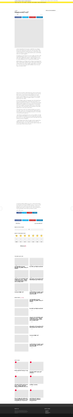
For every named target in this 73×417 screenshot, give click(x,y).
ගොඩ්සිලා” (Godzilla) (33, 384)
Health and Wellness (42, 2)
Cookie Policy (47, 413)
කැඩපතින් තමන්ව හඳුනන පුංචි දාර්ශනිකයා (35, 372)
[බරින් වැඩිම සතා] (1, 208)
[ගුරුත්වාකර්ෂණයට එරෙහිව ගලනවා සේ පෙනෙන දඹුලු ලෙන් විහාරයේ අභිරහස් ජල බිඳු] (36, 287)
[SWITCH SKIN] (56, 2)
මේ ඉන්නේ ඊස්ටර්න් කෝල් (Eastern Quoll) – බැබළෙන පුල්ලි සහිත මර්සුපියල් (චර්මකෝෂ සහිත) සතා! (21, 385)
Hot (16, 362)
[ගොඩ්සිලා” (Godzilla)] (36, 380)
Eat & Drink (34, 2)
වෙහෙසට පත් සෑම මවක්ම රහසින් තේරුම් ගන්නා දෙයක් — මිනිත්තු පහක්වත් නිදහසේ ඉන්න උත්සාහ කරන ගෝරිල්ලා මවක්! (21, 280)
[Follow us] (57, 2)
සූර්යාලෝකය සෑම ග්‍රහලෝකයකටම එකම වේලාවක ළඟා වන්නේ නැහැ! (36, 279)
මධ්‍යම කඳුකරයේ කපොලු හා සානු (21, 370)
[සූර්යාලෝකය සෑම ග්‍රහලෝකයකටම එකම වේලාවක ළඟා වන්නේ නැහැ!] (36, 274)
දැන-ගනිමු (16, 265)
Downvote (36, 230)
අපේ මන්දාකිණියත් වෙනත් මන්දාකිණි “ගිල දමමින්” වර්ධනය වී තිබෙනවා (21, 267)
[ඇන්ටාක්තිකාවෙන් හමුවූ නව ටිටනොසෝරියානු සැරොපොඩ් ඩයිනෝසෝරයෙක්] (36, 394)
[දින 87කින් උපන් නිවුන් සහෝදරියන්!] (36, 262)
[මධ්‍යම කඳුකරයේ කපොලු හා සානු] (21, 366)
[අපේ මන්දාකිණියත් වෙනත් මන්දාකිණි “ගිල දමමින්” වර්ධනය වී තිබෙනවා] (21, 262)
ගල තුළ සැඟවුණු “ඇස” (19, 292)
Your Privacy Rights (47, 412)
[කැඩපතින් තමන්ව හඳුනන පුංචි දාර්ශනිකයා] (36, 366)
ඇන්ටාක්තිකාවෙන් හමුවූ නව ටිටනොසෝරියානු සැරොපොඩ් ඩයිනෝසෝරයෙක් (35, 399)
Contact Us (46, 411)
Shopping (29, 2)
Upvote (21, 230)
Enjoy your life (18, 2)
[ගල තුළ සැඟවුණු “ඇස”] (21, 287)
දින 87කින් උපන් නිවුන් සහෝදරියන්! (36, 266)
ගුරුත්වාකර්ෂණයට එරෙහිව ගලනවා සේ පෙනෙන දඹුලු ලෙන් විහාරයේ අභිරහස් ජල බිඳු (36, 293)
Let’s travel (24, 2)
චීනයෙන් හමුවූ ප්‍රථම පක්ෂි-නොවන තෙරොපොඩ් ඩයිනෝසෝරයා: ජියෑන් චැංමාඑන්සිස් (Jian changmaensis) (21, 399)
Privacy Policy (47, 410)
